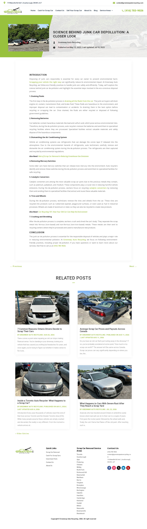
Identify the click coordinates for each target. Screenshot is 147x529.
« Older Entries (22, 433)
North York (80, 470)
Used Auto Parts (51, 459)
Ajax (78, 459)
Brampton (80, 485)
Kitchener (80, 500)
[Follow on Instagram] (114, 468)
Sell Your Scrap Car (74, 10)
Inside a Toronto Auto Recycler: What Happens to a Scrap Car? (41, 401)
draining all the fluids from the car (79, 101)
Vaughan (80, 482)
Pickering (80, 462)
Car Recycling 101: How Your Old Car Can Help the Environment (62, 212)
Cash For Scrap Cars (53, 455)
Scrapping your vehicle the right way (45, 82)
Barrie (79, 480)
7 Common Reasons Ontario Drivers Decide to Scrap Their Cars (39, 330)
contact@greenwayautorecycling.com (129, 3)
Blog (95, 10)
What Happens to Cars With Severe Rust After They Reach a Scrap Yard (102, 404)
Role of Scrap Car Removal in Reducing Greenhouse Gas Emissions (63, 156)
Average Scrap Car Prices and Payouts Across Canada (102, 330)
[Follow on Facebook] (109, 468)
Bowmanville (81, 511)
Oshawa (79, 464)
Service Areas (105, 10)
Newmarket (81, 475)
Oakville (79, 493)
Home (33, 10)
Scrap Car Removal (53, 452)
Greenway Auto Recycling (69, 42)
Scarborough (81, 457)
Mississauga (81, 488)
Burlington (80, 490)
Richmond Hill (82, 472)
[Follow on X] (119, 468)
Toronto (79, 454)
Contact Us (59, 10)
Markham (80, 477)
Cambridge (81, 498)
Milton (79, 506)
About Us (87, 10)
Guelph (79, 503)
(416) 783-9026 (112, 452)
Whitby (79, 467)
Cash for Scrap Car (45, 10)
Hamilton (80, 495)
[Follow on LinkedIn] (123, 468)
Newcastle (80, 508)
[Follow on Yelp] (128, 468)
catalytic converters (98, 188)
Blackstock (80, 513)
